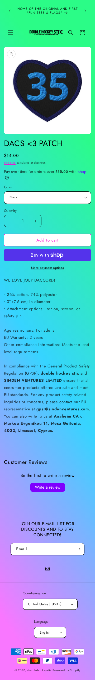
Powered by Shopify (66, 670)
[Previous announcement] (10, 11)
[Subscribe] (78, 549)
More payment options (47, 267)
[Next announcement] (85, 11)
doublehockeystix (39, 670)
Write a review (47, 487)
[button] (10, 32)
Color (8, 187)
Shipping (10, 163)
